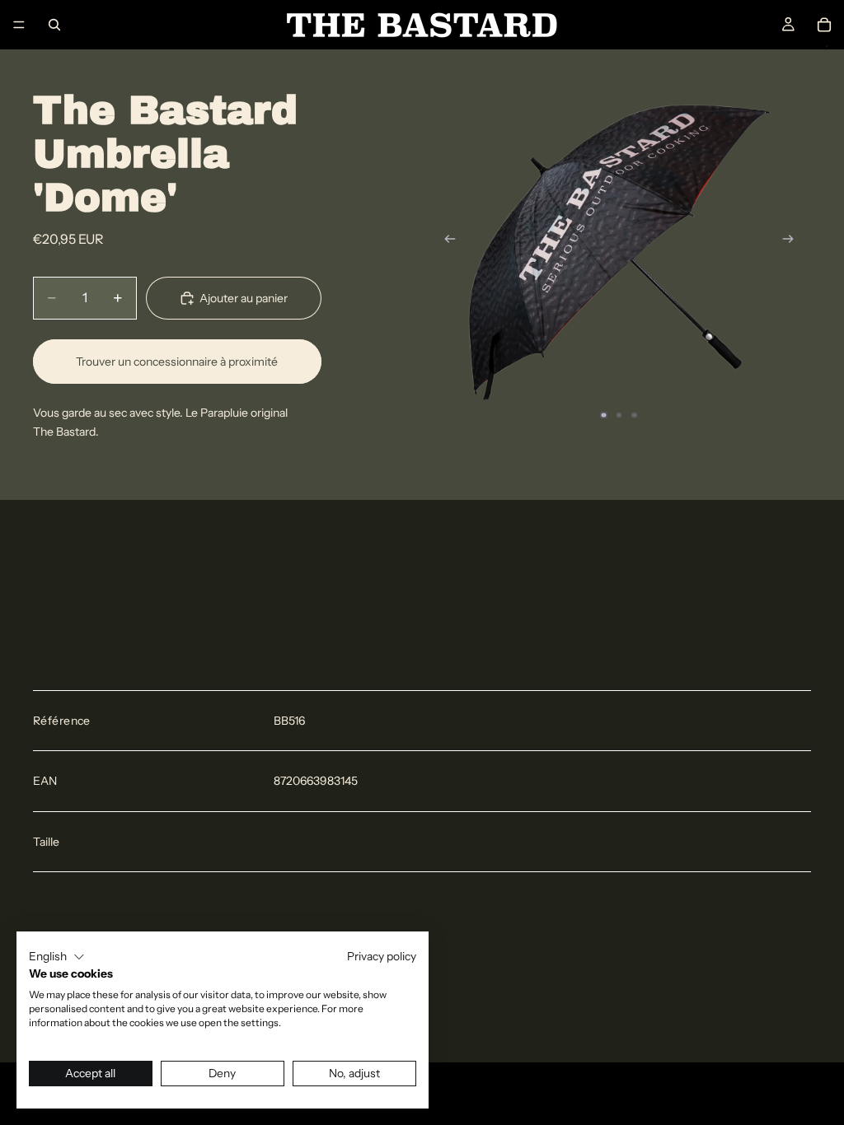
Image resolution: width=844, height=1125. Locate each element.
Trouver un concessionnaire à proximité (177, 361)
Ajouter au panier (243, 298)
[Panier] (824, 25)
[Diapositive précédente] (445, 241)
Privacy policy (381, 956)
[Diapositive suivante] (793, 241)
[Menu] (19, 25)
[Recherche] (54, 25)
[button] (57, 957)
